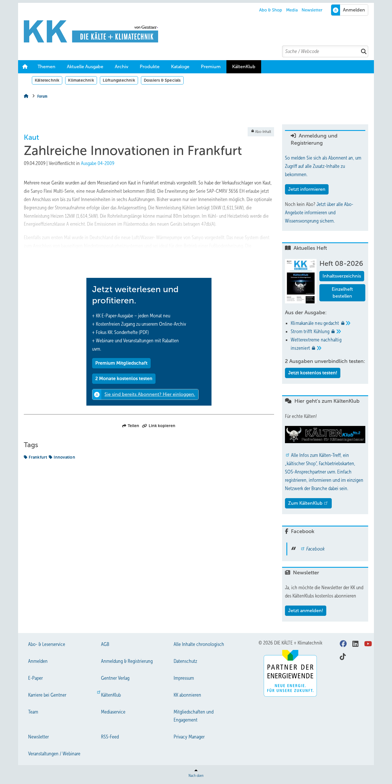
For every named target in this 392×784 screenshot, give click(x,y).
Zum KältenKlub (305, 503)
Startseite (25, 66)
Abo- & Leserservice (46, 644)
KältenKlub (243, 66)
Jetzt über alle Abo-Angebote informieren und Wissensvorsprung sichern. (319, 212)
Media (292, 10)
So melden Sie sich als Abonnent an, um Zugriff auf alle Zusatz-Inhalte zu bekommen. (323, 166)
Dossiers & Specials (162, 80)
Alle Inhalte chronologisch (199, 644)
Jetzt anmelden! (305, 610)
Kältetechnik (47, 80)
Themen (46, 66)
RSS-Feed (110, 737)
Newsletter (312, 10)
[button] (121, 66)
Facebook (315, 549)
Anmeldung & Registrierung (127, 661)
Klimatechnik (81, 80)
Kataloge (180, 66)
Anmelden (38, 661)
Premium (211, 66)
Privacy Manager (189, 737)
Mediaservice (113, 712)
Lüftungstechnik (119, 80)
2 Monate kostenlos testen (123, 378)
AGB (105, 644)
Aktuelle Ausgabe (85, 66)
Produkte (150, 66)
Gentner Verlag (115, 678)
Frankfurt (38, 457)
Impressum (184, 678)
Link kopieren (162, 425)
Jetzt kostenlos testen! (312, 372)
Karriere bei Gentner (47, 695)
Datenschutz (185, 661)
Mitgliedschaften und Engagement (194, 716)
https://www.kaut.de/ (115, 262)
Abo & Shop (270, 10)
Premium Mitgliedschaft (121, 363)
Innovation (64, 457)
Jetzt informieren (306, 189)
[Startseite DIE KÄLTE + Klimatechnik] (199, 31)
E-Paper (35, 678)
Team (33, 712)
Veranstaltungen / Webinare (54, 754)
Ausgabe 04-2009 (97, 163)
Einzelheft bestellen (342, 292)
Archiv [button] (121, 66)
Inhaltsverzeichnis (342, 276)
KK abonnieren (187, 695)
